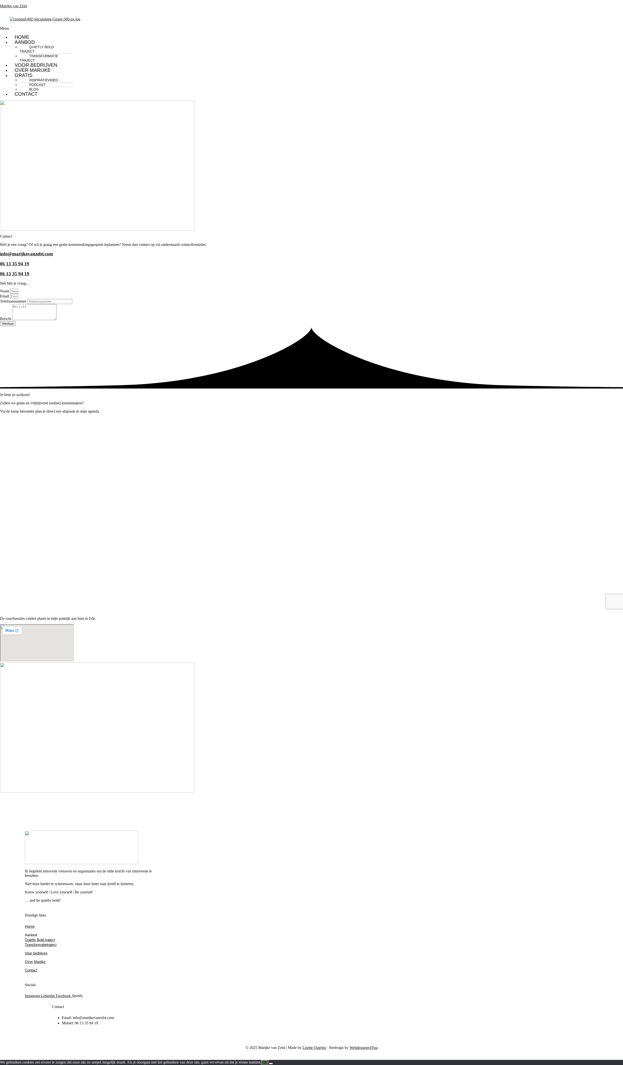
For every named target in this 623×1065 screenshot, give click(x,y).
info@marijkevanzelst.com (26, 253)
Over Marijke (33, 70)
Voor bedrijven (36, 65)
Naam (5, 291)
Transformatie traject (38, 58)
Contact (26, 94)
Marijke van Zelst (13, 6)
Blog (34, 89)
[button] (202, 28)
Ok (265, 1062)
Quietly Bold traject (36, 49)
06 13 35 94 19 (14, 263)
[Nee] (271, 1063)
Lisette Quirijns (314, 1048)
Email (5, 296)
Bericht (6, 319)
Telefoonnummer (13, 301)
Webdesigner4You (363, 1048)
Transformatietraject (40, 945)
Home (22, 37)
